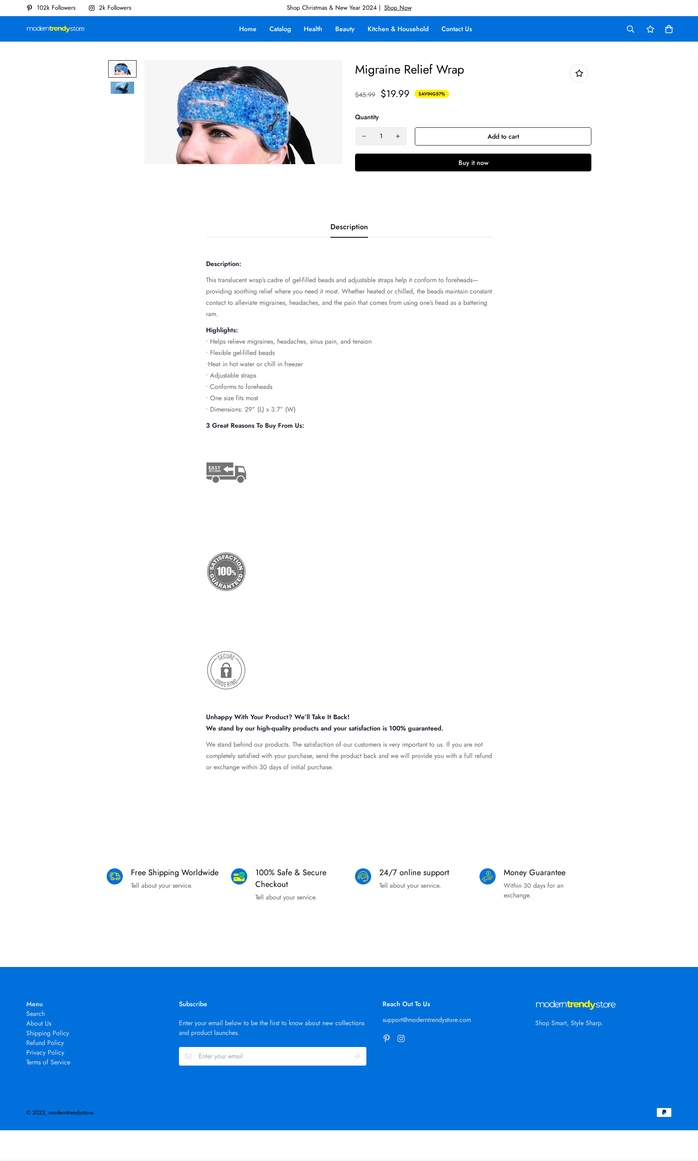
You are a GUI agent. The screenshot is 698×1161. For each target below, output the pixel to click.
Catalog (280, 29)
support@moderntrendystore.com (427, 1019)
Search (35, 1013)
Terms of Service (48, 1062)
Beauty (345, 29)
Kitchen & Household (398, 29)
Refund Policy (45, 1042)
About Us (38, 1023)
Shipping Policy (47, 1033)
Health (313, 29)
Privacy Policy (45, 1052)
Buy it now (473, 162)
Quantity (367, 117)
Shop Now (398, 7)
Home (247, 29)
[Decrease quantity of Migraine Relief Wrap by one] (364, 136)
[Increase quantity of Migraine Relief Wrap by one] (398, 136)
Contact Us (457, 29)
